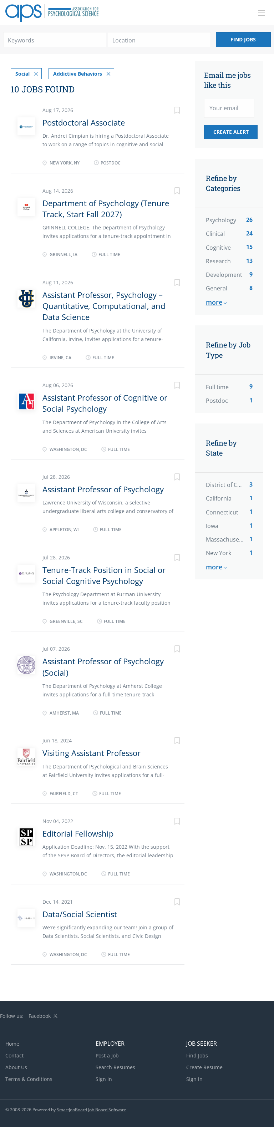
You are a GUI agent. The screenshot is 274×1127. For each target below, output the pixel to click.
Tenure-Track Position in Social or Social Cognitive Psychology (104, 575)
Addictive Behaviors (77, 73)
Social (22, 73)
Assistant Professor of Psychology (103, 489)
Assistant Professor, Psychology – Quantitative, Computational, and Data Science (103, 306)
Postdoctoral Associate (83, 122)
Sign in (104, 1079)
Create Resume (204, 1067)
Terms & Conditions (28, 1079)
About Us (16, 1067)
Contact (14, 1055)
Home (12, 1043)
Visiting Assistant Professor (91, 752)
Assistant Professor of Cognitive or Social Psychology (104, 403)
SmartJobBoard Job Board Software (91, 1110)
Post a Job (107, 1055)
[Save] (170, 111)
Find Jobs (243, 39)
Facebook (40, 1015)
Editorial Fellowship (77, 833)
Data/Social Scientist (79, 914)
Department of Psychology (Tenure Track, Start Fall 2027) (105, 208)
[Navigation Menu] (261, 12)
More (214, 302)
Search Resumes (115, 1067)
